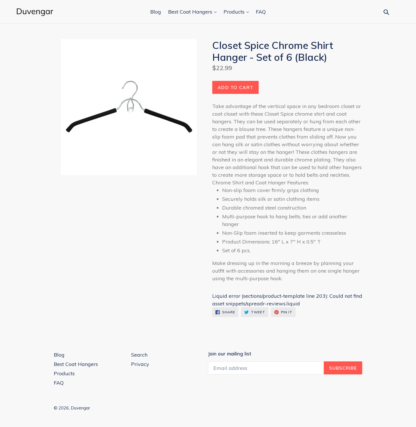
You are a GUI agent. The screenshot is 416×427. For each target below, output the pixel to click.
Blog (155, 11)
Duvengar (80, 408)
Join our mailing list (229, 354)
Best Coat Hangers (191, 11)
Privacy (140, 364)
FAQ (261, 11)
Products (235, 11)
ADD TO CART (235, 87)
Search (139, 354)
